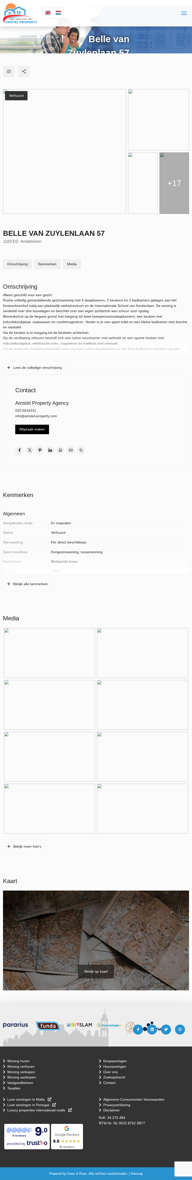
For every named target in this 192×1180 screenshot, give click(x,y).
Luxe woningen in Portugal (28, 1105)
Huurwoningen (114, 1066)
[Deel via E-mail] (70, 450)
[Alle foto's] (8, 71)
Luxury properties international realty (36, 1110)
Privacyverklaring (116, 1105)
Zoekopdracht (114, 1077)
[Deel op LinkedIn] (50, 450)
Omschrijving (17, 264)
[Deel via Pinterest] (40, 450)
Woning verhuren (20, 1066)
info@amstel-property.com (36, 416)
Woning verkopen (21, 1072)
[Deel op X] (30, 450)
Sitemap (137, 1174)
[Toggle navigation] (184, 13)
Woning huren (18, 1061)
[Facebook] (138, 1030)
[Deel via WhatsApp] (60, 450)
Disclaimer (111, 1110)
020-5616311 (25, 410)
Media (72, 264)
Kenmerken (47, 264)
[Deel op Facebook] (19, 450)
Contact (109, 1083)
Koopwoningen (115, 1061)
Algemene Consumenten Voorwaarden (133, 1099)
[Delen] (24, 71)
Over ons (110, 1072)
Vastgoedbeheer (20, 1083)
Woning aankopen (21, 1077)
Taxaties (13, 1088)
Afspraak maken (32, 429)
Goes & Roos (77, 1174)
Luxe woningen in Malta (26, 1099)
